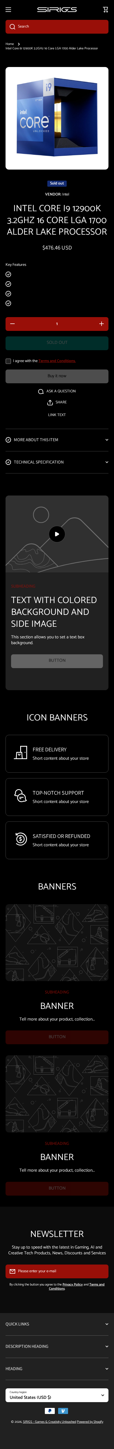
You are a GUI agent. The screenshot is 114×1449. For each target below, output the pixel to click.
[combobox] (57, 27)
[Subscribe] (101, 1271)
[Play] (57, 534)
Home (10, 44)
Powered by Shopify (90, 1421)
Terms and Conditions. (57, 361)
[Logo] (57, 10)
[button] (57, 402)
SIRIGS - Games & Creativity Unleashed (49, 1421)
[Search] (10, 27)
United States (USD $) (30, 1397)
